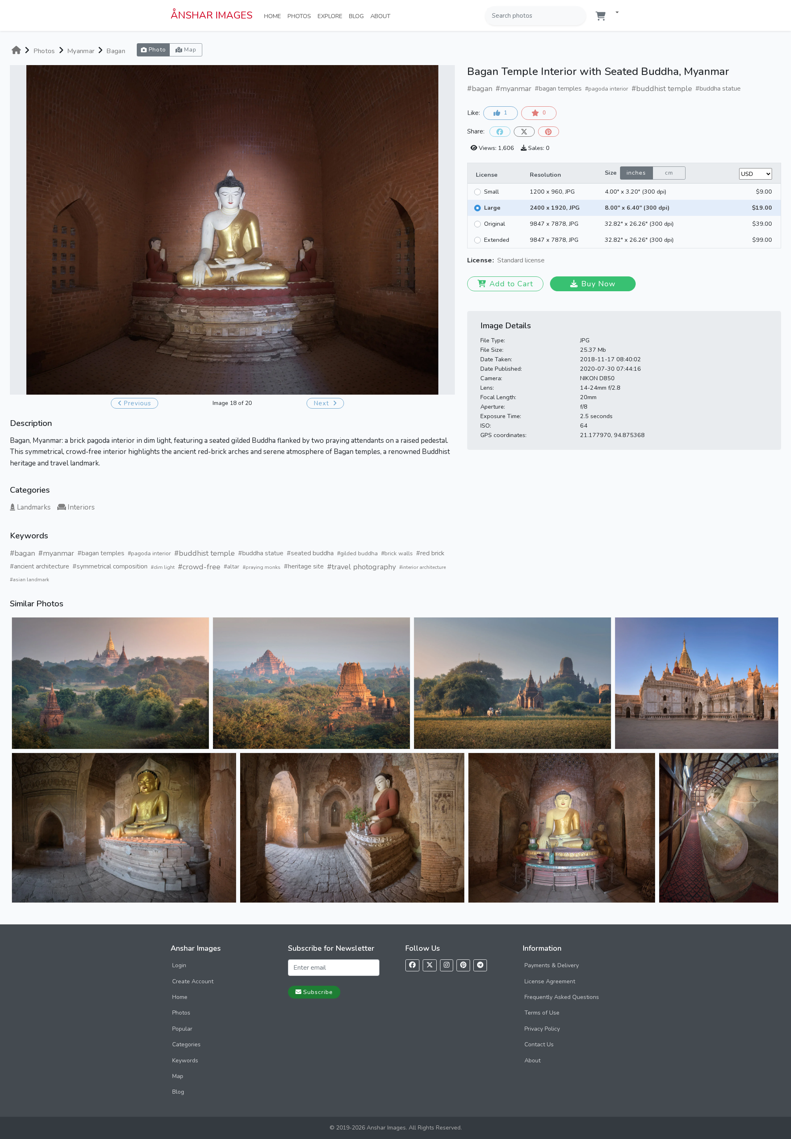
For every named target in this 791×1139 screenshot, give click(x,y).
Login (179, 965)
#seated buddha (310, 553)
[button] (613, 13)
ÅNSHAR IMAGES (212, 15)
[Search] (578, 15)
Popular (182, 1029)
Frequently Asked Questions (561, 997)
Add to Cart (511, 284)
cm (669, 173)
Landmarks (34, 507)
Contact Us (539, 1044)
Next (322, 403)
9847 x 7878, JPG (554, 224)
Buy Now (598, 284)
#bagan (22, 553)
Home (274, 16)
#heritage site (304, 566)
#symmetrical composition (110, 566)
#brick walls (397, 553)
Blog (358, 16)
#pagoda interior (149, 553)
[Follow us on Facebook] (412, 965)
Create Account (192, 981)
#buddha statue (260, 553)
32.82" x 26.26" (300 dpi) (639, 224)
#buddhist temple (204, 553)
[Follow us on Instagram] (446, 965)
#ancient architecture (39, 566)
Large (492, 207)
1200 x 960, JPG (552, 191)
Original (494, 224)
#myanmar (56, 553)
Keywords (185, 1060)
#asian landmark (29, 579)
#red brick (430, 553)
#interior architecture (422, 567)
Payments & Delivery (551, 965)
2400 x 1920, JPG (555, 207)
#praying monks (262, 567)
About (382, 16)
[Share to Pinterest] (548, 131)
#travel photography (361, 567)
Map (177, 1076)
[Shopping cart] (601, 16)
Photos (301, 16)
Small (491, 191)
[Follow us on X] (430, 965)
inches (636, 173)
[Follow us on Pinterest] (463, 965)
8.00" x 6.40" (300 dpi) (637, 207)
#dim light (163, 567)
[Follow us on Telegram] (480, 965)
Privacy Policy (542, 1029)
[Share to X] (524, 131)
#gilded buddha (357, 553)
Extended (496, 240)
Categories (186, 1044)
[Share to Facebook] (499, 131)
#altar (231, 567)
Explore (332, 16)
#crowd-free (199, 567)
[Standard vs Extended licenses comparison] (546, 261)
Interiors (81, 507)
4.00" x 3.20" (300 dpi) (635, 191)
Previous (137, 403)
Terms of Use (541, 1013)
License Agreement (549, 981)
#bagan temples (100, 553)
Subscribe (318, 992)
